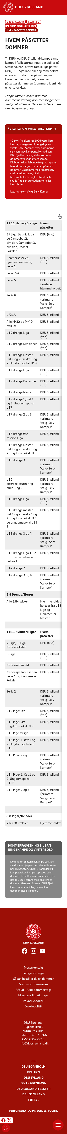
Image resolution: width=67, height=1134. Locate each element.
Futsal (33, 1100)
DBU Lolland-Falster (33, 1089)
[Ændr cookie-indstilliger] (6, 1128)
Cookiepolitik (33, 1006)
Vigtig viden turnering (21, 26)
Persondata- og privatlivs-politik (33, 1111)
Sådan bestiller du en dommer (33, 978)
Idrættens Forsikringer (33, 995)
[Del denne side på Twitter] (9, 1120)
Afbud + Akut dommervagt (33, 990)
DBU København (33, 1083)
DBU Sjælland (15, 22)
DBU (33, 1061)
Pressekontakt (33, 967)
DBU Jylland (33, 1078)
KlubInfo (33, 22)
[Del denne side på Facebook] (3, 1120)
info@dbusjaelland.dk (33, 1043)
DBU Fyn (33, 1072)
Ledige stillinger (33, 973)
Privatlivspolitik (33, 1001)
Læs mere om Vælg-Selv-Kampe (29, 192)
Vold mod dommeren (33, 984)
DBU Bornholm (33, 1066)
